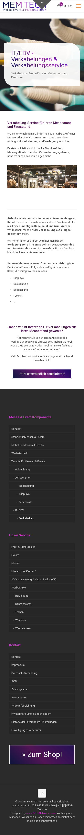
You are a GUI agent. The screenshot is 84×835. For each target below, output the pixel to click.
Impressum (18, 664)
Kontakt (16, 656)
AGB (14, 681)
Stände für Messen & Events (27, 436)
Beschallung (26, 485)
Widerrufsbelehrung (23, 705)
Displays (24, 493)
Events (15, 555)
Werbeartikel (18, 587)
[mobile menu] (78, 6)
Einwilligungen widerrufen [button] (26, 730)
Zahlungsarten (19, 689)
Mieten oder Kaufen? (23, 571)
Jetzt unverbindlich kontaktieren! (42, 374)
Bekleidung (22, 595)
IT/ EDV (19, 510)
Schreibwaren (23, 603)
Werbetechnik (19, 453)
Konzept (16, 428)
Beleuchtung (22, 469)
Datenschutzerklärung (24, 673)
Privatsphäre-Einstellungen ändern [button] (31, 713)
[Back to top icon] (42, 793)
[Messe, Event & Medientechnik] (24, 6)
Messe (15, 563)
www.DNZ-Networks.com (41, 813)
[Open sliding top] (42, 4)
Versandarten (19, 697)
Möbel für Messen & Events (27, 445)
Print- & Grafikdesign (23, 546)
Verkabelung (26, 518)
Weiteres (20, 620)
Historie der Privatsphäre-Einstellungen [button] (34, 721)
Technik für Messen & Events (28, 461)
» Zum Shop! (42, 754)
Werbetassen (23, 628)
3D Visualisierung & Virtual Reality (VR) (33, 579)
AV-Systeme (22, 477)
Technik (19, 612)
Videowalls (25, 502)
